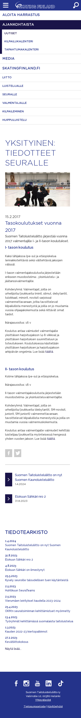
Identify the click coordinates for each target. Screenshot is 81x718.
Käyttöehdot (55, 706)
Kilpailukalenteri (18, 41)
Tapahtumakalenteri (21, 49)
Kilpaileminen (13, 111)
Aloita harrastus (21, 15)
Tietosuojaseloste (35, 706)
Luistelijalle (12, 86)
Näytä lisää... (13, 648)
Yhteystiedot (43, 699)
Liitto (7, 77)
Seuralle (9, 94)
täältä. (51, 438)
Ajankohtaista (18, 25)
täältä (49, 351)
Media (8, 59)
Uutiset (10, 33)
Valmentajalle (14, 103)
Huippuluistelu (14, 120)
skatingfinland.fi (21, 68)
